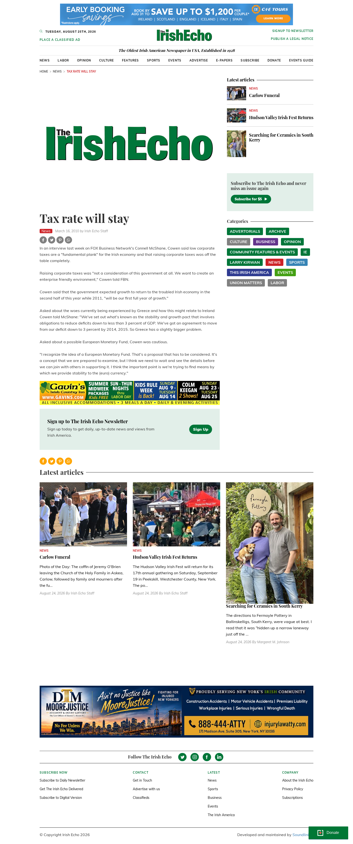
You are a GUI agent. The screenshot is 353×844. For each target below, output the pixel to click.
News (45, 60)
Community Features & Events (262, 252)
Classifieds (141, 797)
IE (305, 252)
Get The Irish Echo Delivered (61, 789)
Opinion (84, 60)
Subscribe (250, 60)
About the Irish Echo (297, 780)
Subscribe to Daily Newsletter (62, 780)
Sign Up (200, 429)
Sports (153, 60)
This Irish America (249, 272)
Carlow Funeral (264, 95)
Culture (106, 60)
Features (130, 60)
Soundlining (302, 834)
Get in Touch (142, 780)
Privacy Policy (292, 789)
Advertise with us (146, 789)
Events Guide (301, 60)
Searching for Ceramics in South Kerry (281, 137)
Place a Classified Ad (60, 40)
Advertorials (245, 231)
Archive (277, 231)
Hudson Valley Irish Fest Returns (281, 117)
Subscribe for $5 (248, 199)
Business (265, 241)
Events (174, 60)
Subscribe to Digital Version (61, 797)
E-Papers (224, 60)
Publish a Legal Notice (292, 39)
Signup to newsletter (292, 31)
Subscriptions (292, 797)
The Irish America (221, 815)
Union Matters (246, 282)
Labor (63, 60)
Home (44, 71)
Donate (274, 60)
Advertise (198, 60)
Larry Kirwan (245, 262)
